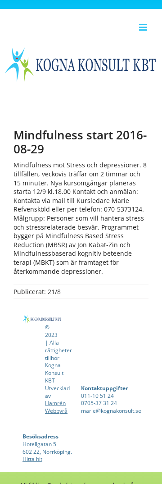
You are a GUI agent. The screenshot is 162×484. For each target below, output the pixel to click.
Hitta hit (32, 459)
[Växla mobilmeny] (143, 27)
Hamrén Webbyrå (56, 407)
